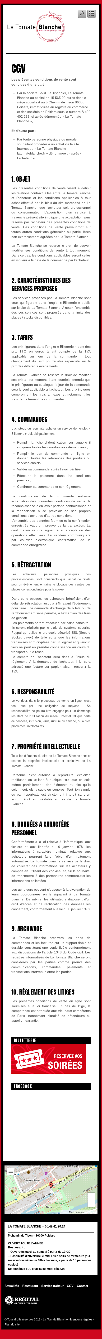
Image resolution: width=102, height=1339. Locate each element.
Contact (82, 1286)
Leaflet (64, 1212)
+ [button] (91, 1196)
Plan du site (12, 1324)
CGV (70, 1286)
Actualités (12, 1286)
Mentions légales (81, 1319)
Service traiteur (52, 1286)
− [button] (91, 1203)
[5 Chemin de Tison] (51, 1186)
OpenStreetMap (90, 1212)
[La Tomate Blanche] (35, 39)
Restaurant (30, 1286)
